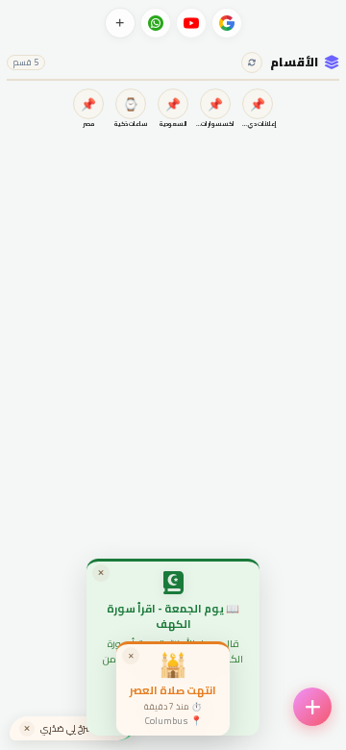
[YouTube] (191, 23)
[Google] (226, 23)
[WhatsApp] (155, 23)
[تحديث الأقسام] (251, 62)
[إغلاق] (27, 729)
